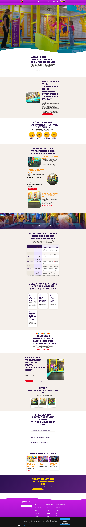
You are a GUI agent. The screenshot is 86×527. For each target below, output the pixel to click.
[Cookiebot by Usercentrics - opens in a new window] (20, 525)
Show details (25, 525)
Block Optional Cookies (65, 523)
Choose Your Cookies (64, 521)
